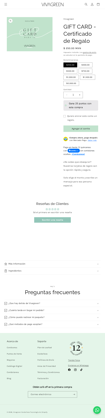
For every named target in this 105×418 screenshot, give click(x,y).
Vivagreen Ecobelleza (21, 412)
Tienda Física (74, 360)
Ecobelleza (42, 354)
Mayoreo (11, 360)
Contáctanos (13, 372)
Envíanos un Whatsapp (78, 365)
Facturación (43, 378)
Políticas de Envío (45, 360)
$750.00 (85, 71)
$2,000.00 (71, 83)
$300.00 (85, 65)
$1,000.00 (71, 77)
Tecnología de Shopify (38, 412)
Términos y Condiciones (48, 372)
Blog (9, 378)
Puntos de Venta (14, 354)
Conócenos (12, 347)
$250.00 (70, 65)
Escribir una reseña (52, 220)
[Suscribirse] (74, 394)
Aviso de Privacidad (46, 366)
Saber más (92, 140)
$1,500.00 (87, 77)
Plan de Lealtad (44, 347)
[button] (6, 4)
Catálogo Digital (14, 366)
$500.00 (70, 71)
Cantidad (67, 89)
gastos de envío (89, 52)
